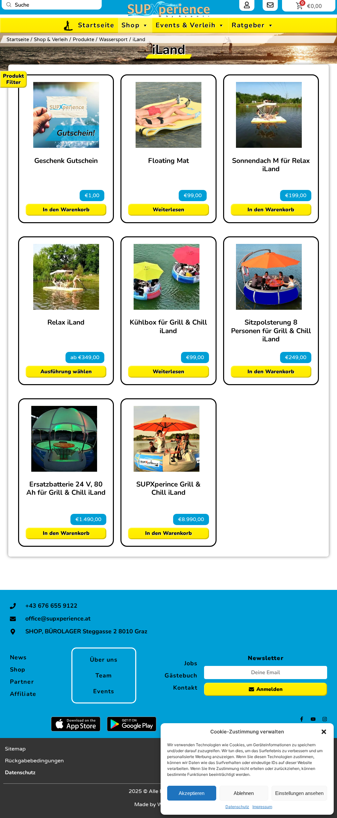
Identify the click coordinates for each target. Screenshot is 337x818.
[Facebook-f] (301, 719)
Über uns (104, 660)
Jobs (190, 663)
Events (103, 691)
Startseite (96, 25)
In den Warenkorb (66, 209)
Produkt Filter (13, 79)
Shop (130, 25)
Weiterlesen (168, 209)
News (18, 657)
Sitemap (15, 749)
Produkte (83, 39)
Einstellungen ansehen (299, 793)
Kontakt (185, 688)
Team (103, 675)
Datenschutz (237, 806)
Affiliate (23, 694)
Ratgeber (248, 25)
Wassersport (113, 39)
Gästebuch (181, 675)
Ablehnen (244, 793)
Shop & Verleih (51, 39)
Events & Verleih (186, 25)
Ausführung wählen (66, 371)
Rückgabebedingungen (34, 760)
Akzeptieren (191, 793)
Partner (22, 682)
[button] (324, 731)
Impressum (262, 806)
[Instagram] (324, 719)
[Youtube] (313, 719)
